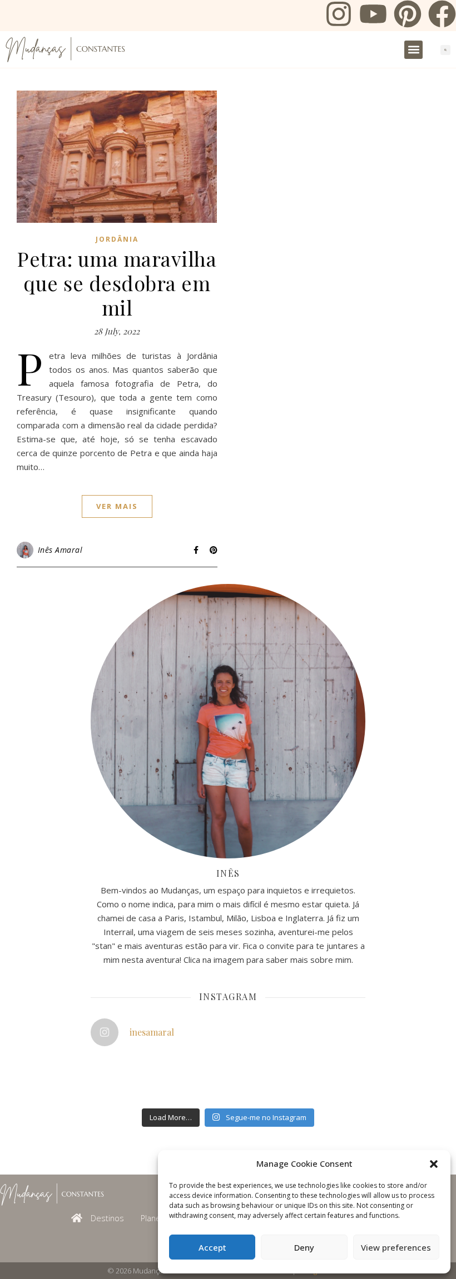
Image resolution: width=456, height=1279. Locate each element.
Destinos (107, 1218)
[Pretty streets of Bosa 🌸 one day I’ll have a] (198, 1088)
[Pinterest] (408, 15)
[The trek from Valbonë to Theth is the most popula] (198, 1067)
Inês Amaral (60, 549)
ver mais (117, 506)
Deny (304, 1247)
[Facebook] (442, 15)
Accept (212, 1247)
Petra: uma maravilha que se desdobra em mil (116, 283)
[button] (433, 1164)
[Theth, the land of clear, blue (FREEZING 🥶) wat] (105, 1067)
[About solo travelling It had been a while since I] (291, 1067)
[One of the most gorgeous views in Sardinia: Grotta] (291, 1088)
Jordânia (117, 239)
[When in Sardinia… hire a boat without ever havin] (105, 1088)
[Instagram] (339, 15)
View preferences (396, 1247)
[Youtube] (373, 15)
